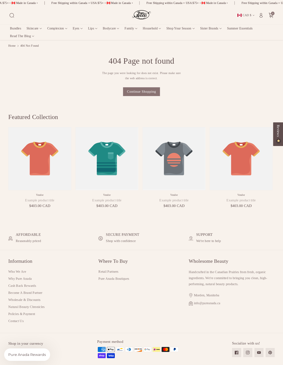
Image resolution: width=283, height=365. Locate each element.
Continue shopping (141, 91)
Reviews (278, 131)
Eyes (76, 28)
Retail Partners (108, 271)
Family (129, 28)
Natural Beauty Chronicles (26, 307)
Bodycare (109, 28)
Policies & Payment (21, 314)
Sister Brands (209, 28)
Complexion (55, 28)
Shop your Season (178, 28)
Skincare (32, 28)
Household (150, 28)
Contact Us (16, 321)
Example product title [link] (39, 200)
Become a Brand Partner (25, 292)
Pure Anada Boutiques (113, 278)
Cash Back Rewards (22, 285)
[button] (11, 15)
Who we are (17, 271)
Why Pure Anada (20, 278)
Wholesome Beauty (208, 261)
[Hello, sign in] (261, 15)
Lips (91, 28)
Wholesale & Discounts (24, 300)
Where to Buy (113, 261)
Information (20, 261)
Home (12, 45)
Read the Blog (20, 36)
